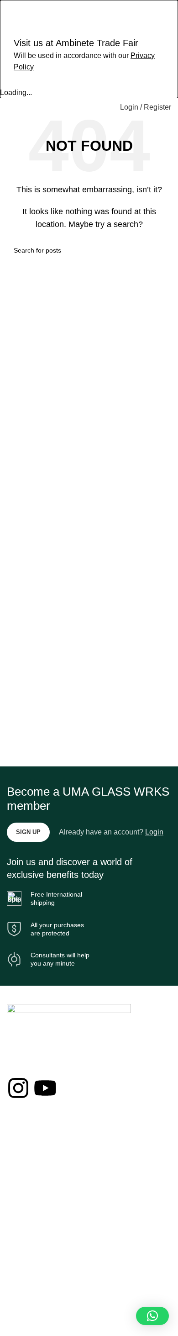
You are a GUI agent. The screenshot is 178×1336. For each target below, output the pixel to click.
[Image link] (69, 1013)
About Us (20, 1237)
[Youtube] (45, 1088)
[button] (152, 1316)
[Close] (11, 11)
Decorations (24, 1156)
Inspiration (22, 1284)
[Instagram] (18, 1088)
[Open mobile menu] (10, 107)
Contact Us (23, 1253)
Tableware (22, 1187)
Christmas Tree (29, 1140)
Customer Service (32, 1268)
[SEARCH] (160, 250)
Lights (15, 1171)
